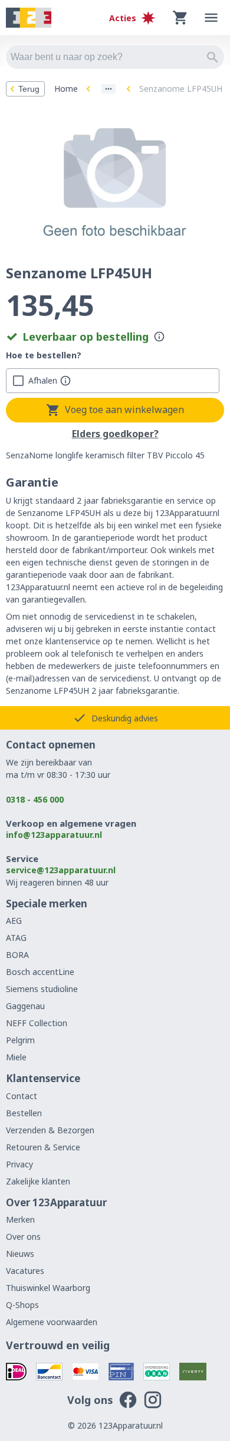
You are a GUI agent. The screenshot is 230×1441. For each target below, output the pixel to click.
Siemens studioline (42, 988)
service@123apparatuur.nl (61, 870)
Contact (21, 1095)
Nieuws (20, 1253)
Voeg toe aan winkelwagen (124, 409)
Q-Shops (22, 1304)
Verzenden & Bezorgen (50, 1130)
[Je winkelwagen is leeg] (180, 18)
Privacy (19, 1164)
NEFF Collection (36, 1023)
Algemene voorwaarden (51, 1321)
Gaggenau (25, 1005)
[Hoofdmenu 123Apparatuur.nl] (211, 18)
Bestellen (24, 1113)
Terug (29, 89)
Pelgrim (20, 1040)
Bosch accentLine (40, 971)
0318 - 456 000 (35, 799)
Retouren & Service (43, 1147)
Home (66, 88)
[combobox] (115, 57)
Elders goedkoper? (115, 434)
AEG (14, 920)
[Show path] (108, 89)
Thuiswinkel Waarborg (48, 1287)
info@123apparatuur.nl (54, 834)
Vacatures (25, 1270)
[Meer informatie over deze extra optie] (65, 381)
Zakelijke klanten (38, 1181)
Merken (20, 1219)
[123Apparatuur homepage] (28, 18)
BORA (17, 954)
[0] (180, 18)
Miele (16, 1057)
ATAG (16, 937)
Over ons (23, 1236)
